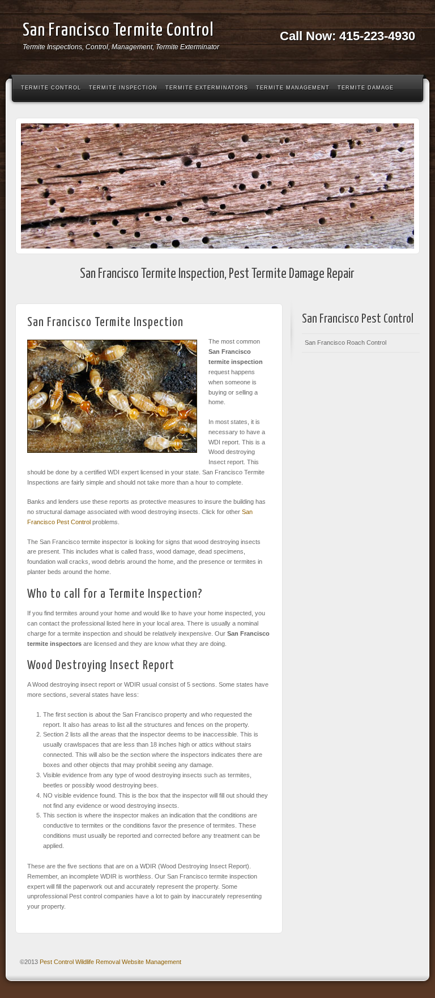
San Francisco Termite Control (118, 31)
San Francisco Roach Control (345, 342)
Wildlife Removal (97, 961)
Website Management (151, 961)
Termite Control (51, 88)
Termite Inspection (123, 88)
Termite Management (293, 88)
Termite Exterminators (206, 88)
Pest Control (57, 961)
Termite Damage (366, 88)
